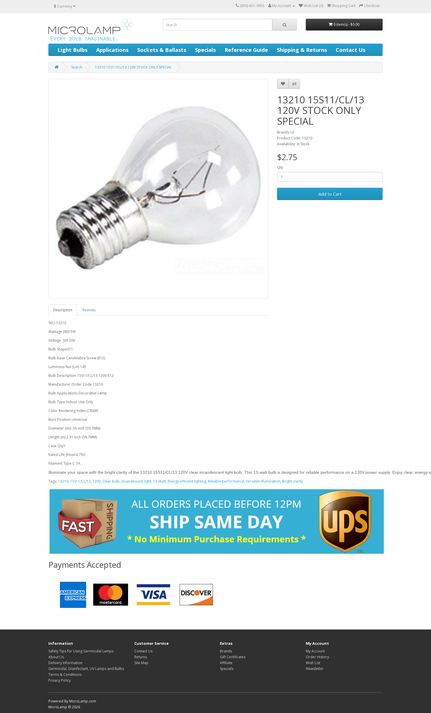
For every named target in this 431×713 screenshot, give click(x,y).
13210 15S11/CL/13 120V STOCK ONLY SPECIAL (133, 67)
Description (62, 309)
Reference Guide (246, 49)
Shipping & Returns (302, 49)
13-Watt (159, 481)
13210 (63, 481)
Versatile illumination (263, 481)
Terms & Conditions (65, 674)
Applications (112, 49)
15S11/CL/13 (80, 481)
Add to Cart (330, 194)
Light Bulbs (72, 49)
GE (292, 132)
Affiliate (226, 662)
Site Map (141, 662)
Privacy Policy (59, 680)
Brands (226, 651)
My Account (315, 651)
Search (76, 67)
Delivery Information (65, 662)
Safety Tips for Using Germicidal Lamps (80, 651)
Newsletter (315, 668)
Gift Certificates (232, 656)
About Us (56, 656)
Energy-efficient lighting (187, 481)
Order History (317, 656)
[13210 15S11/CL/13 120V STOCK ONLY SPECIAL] (158, 188)
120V (96, 481)
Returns (140, 656)
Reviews (89, 309)
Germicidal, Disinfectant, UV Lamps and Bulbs (86, 668)
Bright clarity (292, 481)
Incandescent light (136, 481)
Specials (205, 49)
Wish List (313, 662)
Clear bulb (111, 481)
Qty (280, 167)
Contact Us (350, 49)
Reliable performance (226, 481)
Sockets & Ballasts (161, 49)
